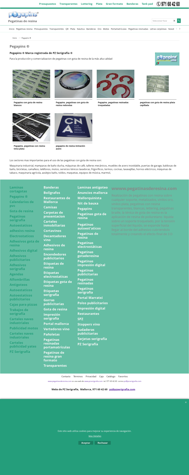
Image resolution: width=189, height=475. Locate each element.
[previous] (176, 29)
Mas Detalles (95, 436)
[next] (179, 29)
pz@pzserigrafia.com (132, 381)
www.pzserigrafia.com (93, 381)
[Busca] (179, 20)
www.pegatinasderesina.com (60, 381)
